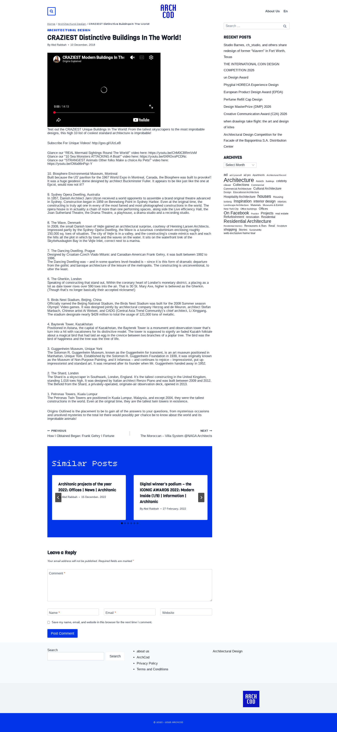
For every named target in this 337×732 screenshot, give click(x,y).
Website (168, 613)
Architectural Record (276, 175)
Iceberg (228, 202)
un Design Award (236, 77)
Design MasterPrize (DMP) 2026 (247, 107)
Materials (256, 205)
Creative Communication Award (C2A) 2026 (255, 114)
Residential (268, 216)
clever (227, 185)
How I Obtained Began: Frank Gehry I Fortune (80, 433)
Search (52, 650)
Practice (255, 213)
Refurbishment (234, 216)
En (286, 11)
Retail (272, 226)
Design (227, 192)
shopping (230, 229)
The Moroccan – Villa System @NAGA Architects (176, 433)
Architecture (239, 180)
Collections (241, 185)
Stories (243, 229)
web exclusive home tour (239, 233)
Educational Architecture (246, 192)
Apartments (259, 175)
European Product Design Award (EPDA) (253, 92)
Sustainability (255, 230)
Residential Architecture (247, 221)
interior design (265, 201)
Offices (263, 208)
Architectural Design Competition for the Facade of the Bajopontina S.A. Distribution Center (255, 140)
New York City (231, 209)
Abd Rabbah (59, 44)
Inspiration (243, 201)
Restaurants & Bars (255, 226)
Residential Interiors (233, 226)
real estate (281, 213)
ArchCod (143, 657)
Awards (260, 181)
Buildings (270, 181)
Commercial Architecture (237, 188)
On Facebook (236, 213)
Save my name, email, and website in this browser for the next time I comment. (102, 622)
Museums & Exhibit (273, 205)
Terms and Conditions (152, 669)
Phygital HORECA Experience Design (251, 85)
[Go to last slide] (58, 497)
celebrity (281, 181)
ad (226, 175)
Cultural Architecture (267, 188)
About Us (272, 11)
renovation (252, 216)
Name (54, 613)
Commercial (257, 185)
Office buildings (248, 209)
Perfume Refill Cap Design (243, 99)
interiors (282, 201)
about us (143, 651)
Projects (267, 213)
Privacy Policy (147, 663)
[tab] (122, 523)
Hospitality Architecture (239, 196)
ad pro (247, 175)
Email (111, 613)
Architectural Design (72, 24)
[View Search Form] (51, 11)
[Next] (201, 497)
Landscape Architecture (236, 205)
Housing (278, 196)
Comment (57, 573)
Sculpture (282, 226)
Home (51, 24)
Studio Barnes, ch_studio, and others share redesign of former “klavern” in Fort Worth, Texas (255, 51)
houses (264, 196)
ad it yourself (236, 175)
